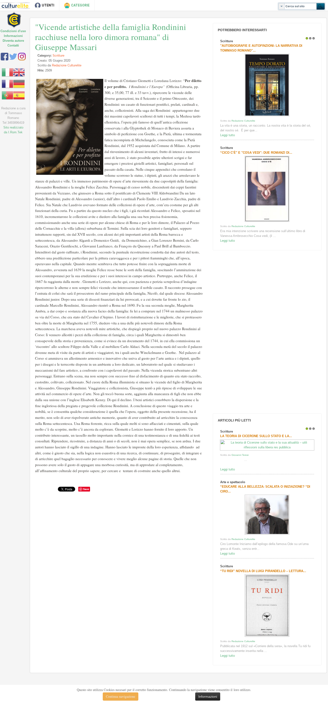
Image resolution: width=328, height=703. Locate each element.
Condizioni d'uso (13, 31)
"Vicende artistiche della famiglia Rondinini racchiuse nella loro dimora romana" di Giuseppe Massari (110, 37)
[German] (19, 83)
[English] (19, 72)
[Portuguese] (7, 95)
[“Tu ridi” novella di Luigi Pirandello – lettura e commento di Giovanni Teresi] (267, 637)
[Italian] (7, 72)
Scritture (58, 55)
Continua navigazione (120, 696)
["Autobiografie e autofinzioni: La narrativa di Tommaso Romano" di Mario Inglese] (267, 116)
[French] (7, 83)
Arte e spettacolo (232, 482)
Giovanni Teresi (240, 455)
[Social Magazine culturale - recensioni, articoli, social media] (17, 16)
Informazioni (13, 36)
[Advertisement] (248, 332)
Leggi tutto (227, 135)
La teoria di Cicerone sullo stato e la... (256, 436)
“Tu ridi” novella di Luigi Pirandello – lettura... (263, 571)
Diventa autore (13, 40)
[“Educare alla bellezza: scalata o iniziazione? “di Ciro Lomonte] (267, 534)
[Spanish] (19, 95)
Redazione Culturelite (66, 65)
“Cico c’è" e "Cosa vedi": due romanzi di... (256, 152)
